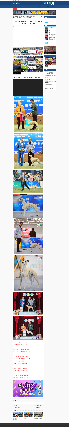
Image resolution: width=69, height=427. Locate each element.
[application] (28, 87)
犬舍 (34, 6)
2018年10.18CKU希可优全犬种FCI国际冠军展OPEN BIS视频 (20, 361)
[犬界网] (18, 3)
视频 (20, 6)
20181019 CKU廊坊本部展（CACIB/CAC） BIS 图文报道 (20, 342)
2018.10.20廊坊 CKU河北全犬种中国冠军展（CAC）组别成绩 (20, 356)
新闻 (24, 6)
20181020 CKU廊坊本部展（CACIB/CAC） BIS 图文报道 (20, 344)
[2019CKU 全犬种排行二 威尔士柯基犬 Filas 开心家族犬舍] (46, 35)
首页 (15, 6)
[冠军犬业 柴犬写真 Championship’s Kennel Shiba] (46, 28)
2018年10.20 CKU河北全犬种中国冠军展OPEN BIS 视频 (20, 370)
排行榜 (39, 6)
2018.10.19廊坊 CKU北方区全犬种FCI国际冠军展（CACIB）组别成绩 (21, 351)
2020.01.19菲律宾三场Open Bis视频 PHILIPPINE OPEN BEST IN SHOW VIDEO (38, 418)
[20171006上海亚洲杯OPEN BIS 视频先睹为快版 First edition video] (46, 43)
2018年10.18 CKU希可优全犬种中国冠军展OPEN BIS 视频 (20, 363)
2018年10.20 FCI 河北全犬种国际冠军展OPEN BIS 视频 (20, 368)
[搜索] (55, 0)
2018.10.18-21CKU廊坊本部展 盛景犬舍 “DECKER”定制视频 (20, 375)
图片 (48, 6)
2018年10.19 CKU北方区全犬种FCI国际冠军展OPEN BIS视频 (20, 365)
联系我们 (53, 6)
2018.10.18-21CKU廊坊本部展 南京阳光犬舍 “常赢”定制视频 (20, 377)
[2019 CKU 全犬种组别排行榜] (46, 31)
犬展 (29, 6)
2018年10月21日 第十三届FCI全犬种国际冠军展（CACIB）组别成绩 (21, 358)
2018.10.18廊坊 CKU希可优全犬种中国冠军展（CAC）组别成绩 (21, 349)
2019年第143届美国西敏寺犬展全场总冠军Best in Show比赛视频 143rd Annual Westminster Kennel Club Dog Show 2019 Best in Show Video (50, 39)
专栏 (43, 6)
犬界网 (18, 0)
